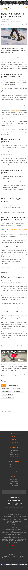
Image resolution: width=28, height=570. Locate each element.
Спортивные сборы (14, 469)
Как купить (14, 476)
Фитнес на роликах (14, 452)
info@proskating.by (15, 500)
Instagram (14, 509)
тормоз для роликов (13, 80)
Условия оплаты (14, 479)
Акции (14, 436)
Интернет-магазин (14, 433)
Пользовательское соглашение (14, 561)
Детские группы (14, 450)
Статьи (14, 439)
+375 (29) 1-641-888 (14, 497)
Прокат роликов (14, 461)
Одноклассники (21, 509)
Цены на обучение (14, 456)
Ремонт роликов (14, 464)
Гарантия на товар (14, 483)
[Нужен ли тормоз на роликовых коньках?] (14, 36)
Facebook (10, 509)
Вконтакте (6, 509)
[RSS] (22, 24)
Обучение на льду (14, 454)
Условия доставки (14, 481)
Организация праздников (14, 471)
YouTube (17, 509)
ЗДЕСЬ (14, 559)
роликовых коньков (15, 110)
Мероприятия (14, 442)
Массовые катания (14, 466)
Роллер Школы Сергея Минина (18, 229)
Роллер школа (14, 447)
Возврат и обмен (14, 485)
